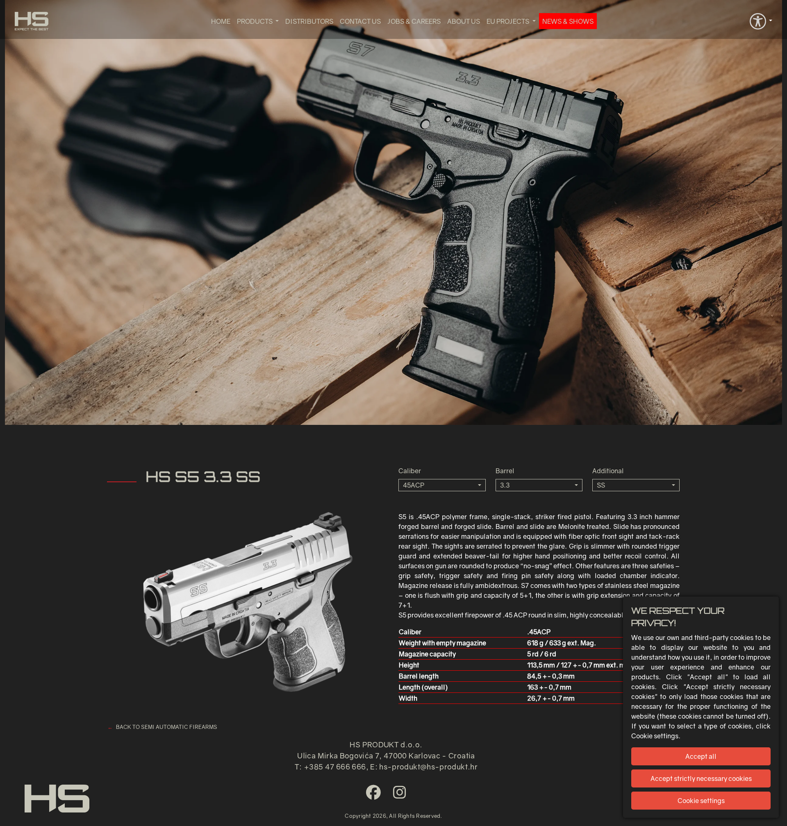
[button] (761, 20)
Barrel (505, 471)
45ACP (413, 485)
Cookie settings (701, 800)
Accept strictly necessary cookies (701, 778)
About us (463, 21)
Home (220, 21)
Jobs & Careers (414, 21)
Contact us (360, 21)
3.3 (505, 485)
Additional (608, 471)
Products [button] (255, 21)
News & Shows (568, 21)
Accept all (700, 756)
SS (601, 485)
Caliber (409, 471)
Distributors (309, 21)
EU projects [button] (508, 21)
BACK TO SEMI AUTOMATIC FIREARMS (166, 727)
